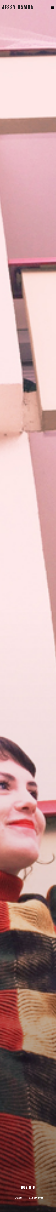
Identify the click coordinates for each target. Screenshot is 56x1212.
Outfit (18, 1197)
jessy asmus (18, 7)
